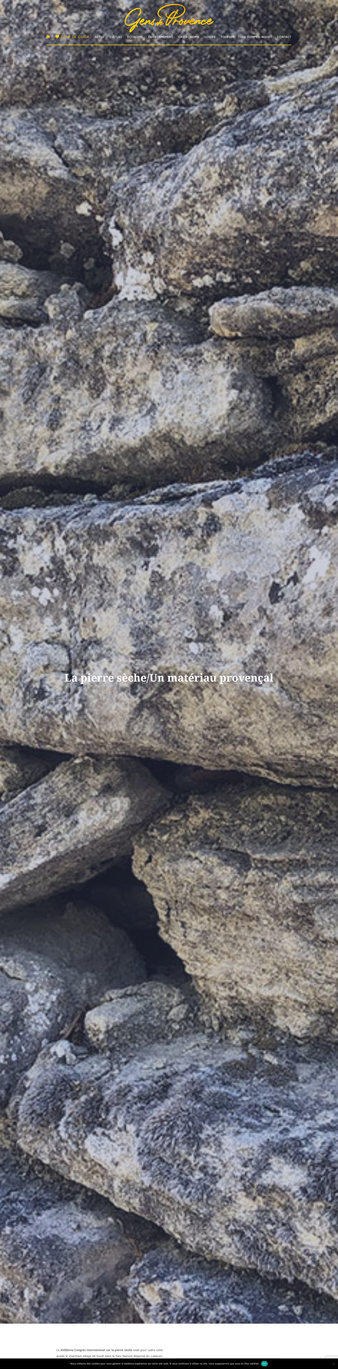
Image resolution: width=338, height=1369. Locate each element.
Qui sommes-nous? (256, 37)
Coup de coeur (75, 37)
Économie (135, 37)
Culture (116, 37)
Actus (99, 37)
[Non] (333, 1363)
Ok (264, 1363)
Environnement (160, 37)
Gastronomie (188, 37)
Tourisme (228, 37)
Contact (284, 37)
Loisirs (210, 37)
